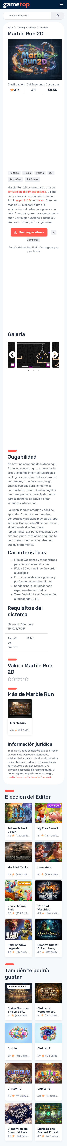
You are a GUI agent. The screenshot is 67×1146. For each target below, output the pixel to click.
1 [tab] (28, 370)
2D (51, 172)
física (40, 200)
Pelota (40, 172)
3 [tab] (38, 370)
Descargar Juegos (26, 27)
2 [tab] (33, 370)
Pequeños (15, 179)
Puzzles (44, 27)
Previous (12, 355)
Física (27, 172)
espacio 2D (23, 200)
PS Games (32, 179)
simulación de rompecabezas (27, 191)
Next (54, 355)
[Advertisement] (33, 132)
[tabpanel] (33, 355)
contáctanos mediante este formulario (30, 777)
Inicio (10, 27)
